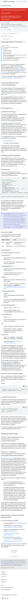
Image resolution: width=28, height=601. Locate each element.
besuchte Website (9, 140)
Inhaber (5, 94)
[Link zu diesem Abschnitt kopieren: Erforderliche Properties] (14, 232)
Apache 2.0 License (8, 562)
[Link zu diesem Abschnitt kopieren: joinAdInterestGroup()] (17, 112)
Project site (3, 581)
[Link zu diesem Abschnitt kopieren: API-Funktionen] (13, 108)
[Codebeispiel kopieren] (26, 178)
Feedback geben (6, 38)
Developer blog (4, 574)
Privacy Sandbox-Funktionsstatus (8, 16)
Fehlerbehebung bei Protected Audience (13, 541)
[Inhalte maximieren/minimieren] (9, 46)
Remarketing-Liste (16, 91)
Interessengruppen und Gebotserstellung (13, 527)
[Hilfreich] (9, 36)
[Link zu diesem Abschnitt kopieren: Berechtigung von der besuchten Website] (22, 155)
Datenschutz (14, 594)
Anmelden (24, 1)
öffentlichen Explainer (9, 458)
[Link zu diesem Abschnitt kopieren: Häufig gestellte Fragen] (19, 434)
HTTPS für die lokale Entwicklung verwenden (16, 219)
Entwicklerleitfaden (19, 67)
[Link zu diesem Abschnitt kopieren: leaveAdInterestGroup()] (18, 397)
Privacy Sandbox (4, 33)
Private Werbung (6, 5)
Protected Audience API (21, 523)
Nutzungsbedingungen (5, 594)
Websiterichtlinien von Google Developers (13, 564)
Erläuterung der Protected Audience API (13, 543)
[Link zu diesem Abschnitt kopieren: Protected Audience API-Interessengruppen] (16, 85)
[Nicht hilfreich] (11, 36)
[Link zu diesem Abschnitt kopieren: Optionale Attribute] (11, 250)
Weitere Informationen (5, 13)
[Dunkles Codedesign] (24, 178)
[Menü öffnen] (2, 1)
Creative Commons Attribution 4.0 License (10, 561)
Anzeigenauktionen (12, 531)
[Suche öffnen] (17, 1)
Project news (3, 576)
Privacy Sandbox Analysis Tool (7, 587)
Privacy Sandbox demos (6, 589)
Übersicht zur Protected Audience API (14, 77)
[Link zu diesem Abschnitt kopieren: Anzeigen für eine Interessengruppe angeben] (24, 373)
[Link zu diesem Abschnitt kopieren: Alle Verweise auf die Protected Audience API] (12, 517)
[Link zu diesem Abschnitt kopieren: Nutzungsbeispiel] (10, 169)
